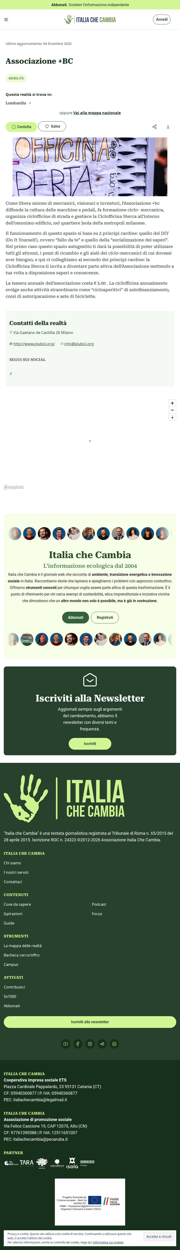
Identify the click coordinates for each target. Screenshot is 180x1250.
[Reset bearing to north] (172, 416)
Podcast (99, 904)
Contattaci (13, 881)
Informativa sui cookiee (108, 1242)
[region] (90, 444)
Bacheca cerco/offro (22, 955)
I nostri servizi (16, 872)
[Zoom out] (172, 410)
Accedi (162, 19)
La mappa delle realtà (23, 945)
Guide (9, 923)
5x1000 (10, 996)
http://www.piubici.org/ (34, 343)
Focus (97, 913)
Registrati (105, 617)
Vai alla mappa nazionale (97, 112)
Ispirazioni (13, 913)
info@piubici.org (79, 343)
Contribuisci (14, 987)
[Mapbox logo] (13, 487)
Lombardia (16, 103)
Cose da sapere (17, 904)
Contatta (24, 127)
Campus (11, 964)
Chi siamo (12, 863)
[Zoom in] (172, 403)
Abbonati (75, 617)
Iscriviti (90, 743)
